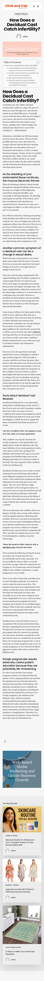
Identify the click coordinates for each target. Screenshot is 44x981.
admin (25, 36)
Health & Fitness (21, 14)
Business (9, 885)
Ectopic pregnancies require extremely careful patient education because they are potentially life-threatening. (22, 82)
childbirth (36, 332)
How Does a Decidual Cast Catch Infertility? (21, 65)
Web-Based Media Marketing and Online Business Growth (22, 769)
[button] (38, 6)
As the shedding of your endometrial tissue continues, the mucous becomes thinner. (23, 69)
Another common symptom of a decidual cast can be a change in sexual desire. (24, 74)
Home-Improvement (13, 947)
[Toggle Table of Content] (37, 62)
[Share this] (5, 741)
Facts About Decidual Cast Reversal (20, 78)
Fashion (16, 885)
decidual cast (9, 547)
